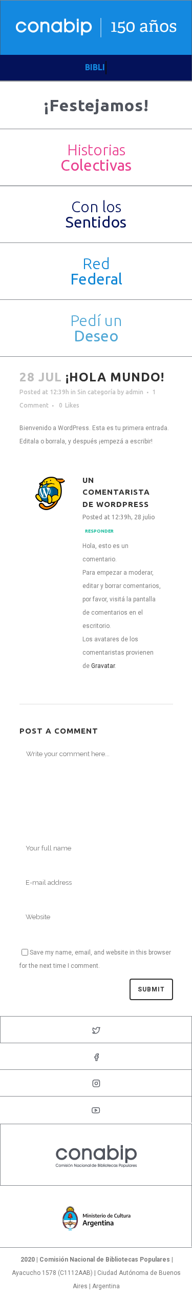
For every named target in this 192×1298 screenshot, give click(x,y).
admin (134, 392)
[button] (96, 157)
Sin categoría (96, 392)
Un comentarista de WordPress (116, 492)
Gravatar (103, 666)
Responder (99, 531)
